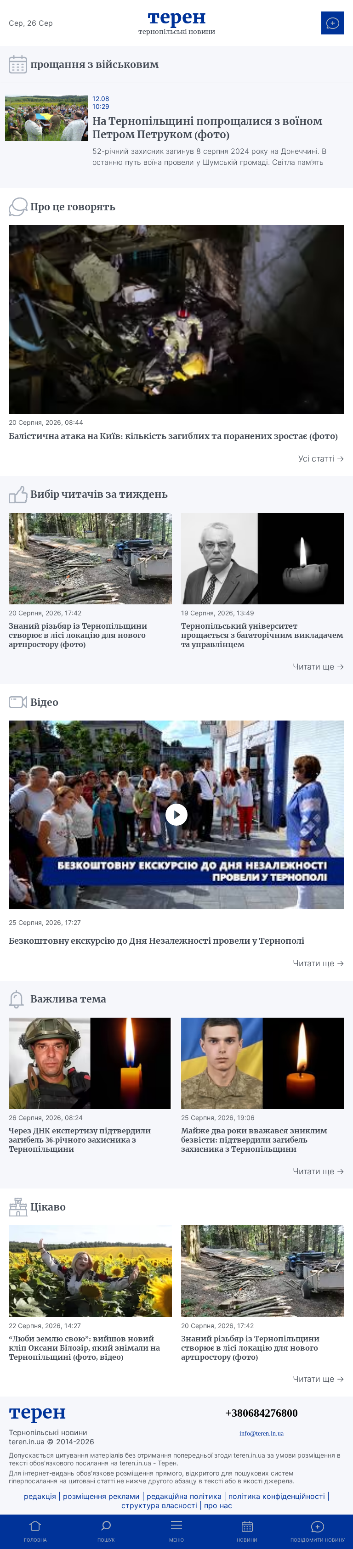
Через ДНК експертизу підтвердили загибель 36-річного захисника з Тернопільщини (80, 1140)
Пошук (105, 1540)
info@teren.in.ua (261, 1433)
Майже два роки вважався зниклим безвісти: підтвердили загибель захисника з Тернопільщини (254, 1140)
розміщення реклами (101, 1496)
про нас (218, 1505)
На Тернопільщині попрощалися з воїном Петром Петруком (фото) (207, 128)
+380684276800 (261, 1413)
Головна (35, 1540)
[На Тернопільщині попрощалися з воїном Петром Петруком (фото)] (46, 131)
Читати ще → (318, 666)
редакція (40, 1496)
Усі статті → (321, 458)
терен (37, 1412)
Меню (176, 1540)
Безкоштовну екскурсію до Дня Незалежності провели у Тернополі (156, 940)
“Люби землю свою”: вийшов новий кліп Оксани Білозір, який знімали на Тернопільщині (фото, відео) (84, 1348)
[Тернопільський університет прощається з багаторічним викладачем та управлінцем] (262, 559)
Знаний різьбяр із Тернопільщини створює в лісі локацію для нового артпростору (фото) (78, 635)
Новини (247, 1540)
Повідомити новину (317, 1540)
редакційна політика (184, 1496)
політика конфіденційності (276, 1496)
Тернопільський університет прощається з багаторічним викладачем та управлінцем (262, 635)
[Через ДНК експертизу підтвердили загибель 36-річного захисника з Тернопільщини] (90, 1064)
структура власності (159, 1505)
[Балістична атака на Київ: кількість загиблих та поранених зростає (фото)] (176, 319)
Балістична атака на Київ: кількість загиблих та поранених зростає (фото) (173, 436)
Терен (177, 17)
